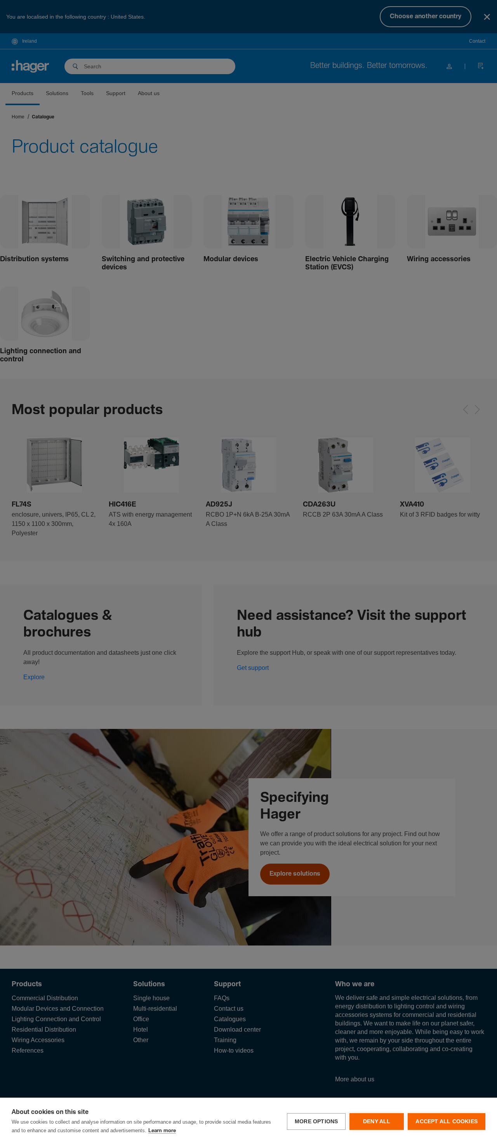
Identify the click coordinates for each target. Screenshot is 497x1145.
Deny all (377, 1121)
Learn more (162, 1130)
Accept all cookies (446, 1121)
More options (316, 1121)
